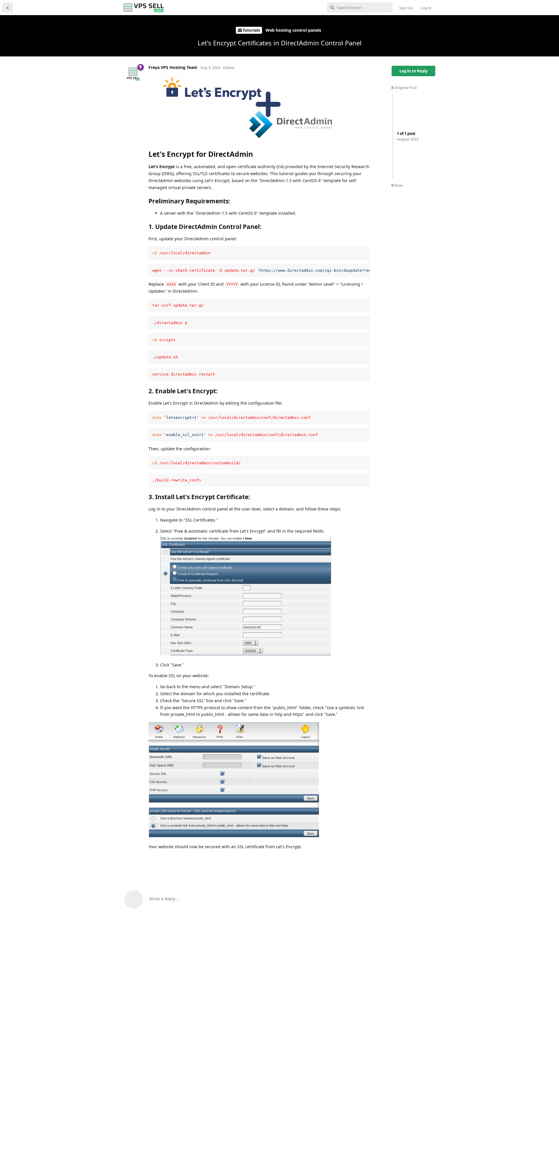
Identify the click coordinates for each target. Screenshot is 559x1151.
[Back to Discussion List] (7, 7)
